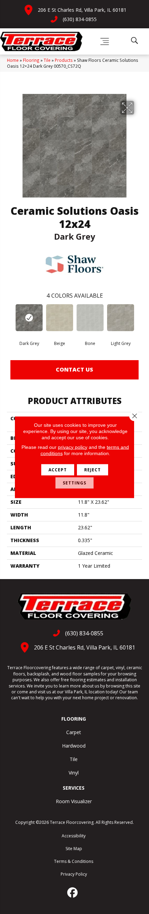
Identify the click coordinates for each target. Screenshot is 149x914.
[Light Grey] (120, 317)
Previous (10, 318)
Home (13, 60)
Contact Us (74, 369)
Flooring (31, 60)
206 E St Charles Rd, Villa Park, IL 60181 (82, 10)
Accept (58, 469)
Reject (92, 469)
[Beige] (59, 317)
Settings (74, 482)
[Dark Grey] (29, 317)
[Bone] (90, 317)
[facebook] (73, 892)
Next (138, 318)
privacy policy (72, 447)
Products (64, 60)
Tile (47, 60)
